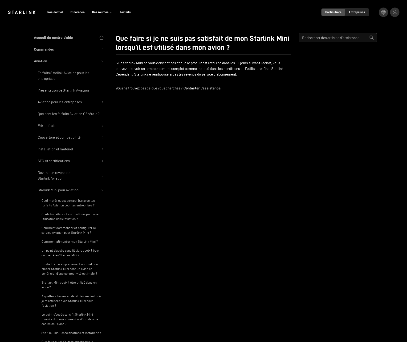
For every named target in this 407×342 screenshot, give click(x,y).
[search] (371, 37)
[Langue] (383, 12)
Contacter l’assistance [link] (201, 88)
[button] (69, 49)
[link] (22, 12)
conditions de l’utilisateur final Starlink (254, 69)
